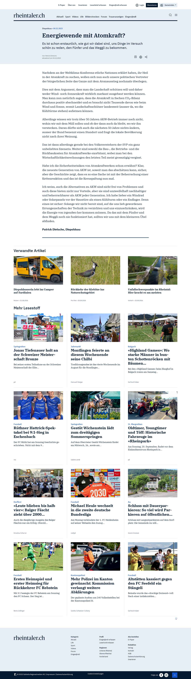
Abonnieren (152, 5)
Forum (104, 16)
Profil (101, 637)
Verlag (130, 648)
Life (82, 16)
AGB (129, 653)
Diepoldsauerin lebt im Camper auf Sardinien (34, 291)
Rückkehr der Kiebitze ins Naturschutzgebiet (87, 291)
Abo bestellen (133, 637)
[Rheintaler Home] (29, 15)
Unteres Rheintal (105, 651)
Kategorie (74, 637)
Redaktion (132, 645)
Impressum (50, 674)
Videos (75, 16)
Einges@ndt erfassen (118, 5)
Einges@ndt (130, 16)
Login (141, 5)
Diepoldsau (47, 28)
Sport (67, 16)
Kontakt (131, 651)
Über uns (71, 5)
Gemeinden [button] (169, 5)
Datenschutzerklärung (136, 656)
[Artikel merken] (135, 57)
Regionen (103, 648)
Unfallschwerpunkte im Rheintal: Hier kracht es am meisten (149, 291)
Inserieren (82, 5)
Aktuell (60, 16)
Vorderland (103, 656)
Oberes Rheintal (105, 653)
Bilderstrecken (92, 16)
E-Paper (61, 5)
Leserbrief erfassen (98, 5)
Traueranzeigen (116, 16)
